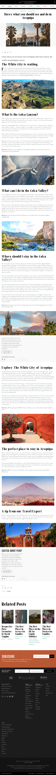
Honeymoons (49, 693)
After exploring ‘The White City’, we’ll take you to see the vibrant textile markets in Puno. (27, 408)
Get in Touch (5, 690)
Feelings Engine (6, 727)
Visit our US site (29, 3)
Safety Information (28, 717)
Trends (38, 6)
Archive (52, 6)
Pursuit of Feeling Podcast (9, 693)
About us (27, 687)
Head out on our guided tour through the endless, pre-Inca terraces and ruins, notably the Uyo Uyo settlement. (26, 150)
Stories (31, 6)
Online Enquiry (29, 701)
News (16, 6)
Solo (47, 695)
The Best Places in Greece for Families (20, 630)
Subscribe (49, 671)
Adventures (5, 736)
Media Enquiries (6, 688)
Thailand (38, 707)
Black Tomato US (50, 773)
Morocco (38, 702)
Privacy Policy (29, 705)
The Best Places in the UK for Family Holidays (34, 631)
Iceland (37, 694)
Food (3, 747)
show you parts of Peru (27, 75)
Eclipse (3, 742)
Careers (27, 693)
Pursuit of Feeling (6, 725)
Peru (34, 11)
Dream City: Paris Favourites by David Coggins (7, 631)
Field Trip (4, 744)
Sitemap (27, 712)
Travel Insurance (29, 714)
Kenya (37, 700)
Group (47, 690)
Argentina (38, 687)
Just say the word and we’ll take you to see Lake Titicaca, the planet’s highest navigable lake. (26, 216)
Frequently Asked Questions (28, 697)
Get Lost (4, 749)
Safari (3, 751)
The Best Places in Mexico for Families (47, 630)
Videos (45, 6)
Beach (3, 738)
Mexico (48, 636)
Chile (37, 691)
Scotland (35, 642)
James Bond (5, 733)
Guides (9, 6)
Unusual (4, 753)
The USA (38, 709)
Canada (37, 689)
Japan (37, 698)
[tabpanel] (28, 35)
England (35, 639)
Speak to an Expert (7, 686)
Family (47, 688)
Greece (21, 636)
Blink (3, 740)
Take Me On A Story (7, 731)
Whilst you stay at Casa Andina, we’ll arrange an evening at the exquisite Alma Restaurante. (26, 471)
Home (3, 6)
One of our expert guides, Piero (10, 125)
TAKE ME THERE (6, 352)
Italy (37, 696)
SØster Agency (40, 773)
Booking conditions (28, 690)
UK (39, 642)
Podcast (23, 6)
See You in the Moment (8, 729)
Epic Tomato (32, 773)
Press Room (28, 703)
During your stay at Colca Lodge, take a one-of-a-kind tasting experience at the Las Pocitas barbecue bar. (27, 306)
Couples (48, 686)
